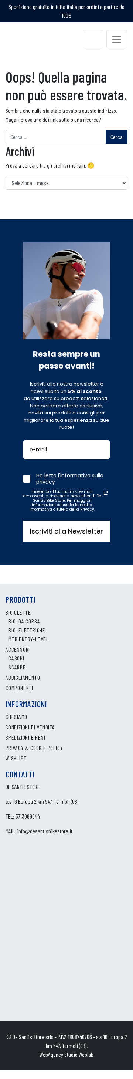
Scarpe (17, 666)
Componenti (19, 687)
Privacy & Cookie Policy (34, 747)
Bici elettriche (26, 629)
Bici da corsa (24, 621)
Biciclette (18, 612)
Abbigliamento (23, 677)
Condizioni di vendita (30, 726)
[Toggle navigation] (116, 39)
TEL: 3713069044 (23, 816)
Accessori (18, 649)
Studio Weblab (78, 1054)
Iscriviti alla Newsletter (66, 531)
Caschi (16, 658)
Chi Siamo (16, 716)
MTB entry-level (28, 638)
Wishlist (16, 758)
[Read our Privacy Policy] (105, 492)
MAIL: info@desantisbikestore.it (39, 830)
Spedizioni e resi (25, 737)
